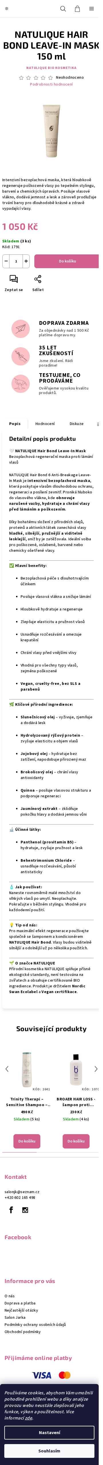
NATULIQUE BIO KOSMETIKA (51, 68)
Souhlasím (49, 1451)
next (96, 1068)
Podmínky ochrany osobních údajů (35, 1325)
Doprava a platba (20, 1303)
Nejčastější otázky (21, 1310)
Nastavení (49, 1433)
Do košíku (67, 261)
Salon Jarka (15, 1317)
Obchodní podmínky (23, 1332)
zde (28, 1418)
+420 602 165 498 (20, 1198)
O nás (10, 1296)
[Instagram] (25, 1210)
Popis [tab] (15, 424)
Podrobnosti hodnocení (51, 84)
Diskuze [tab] (77, 424)
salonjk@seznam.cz (22, 1192)
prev (6, 1068)
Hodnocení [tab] (45, 424)
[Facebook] (11, 1210)
